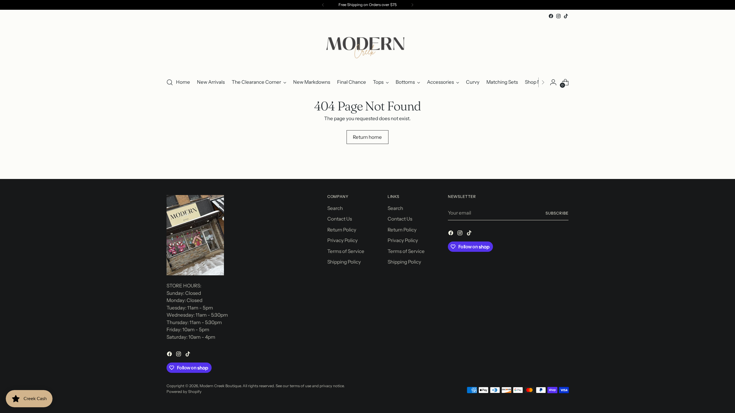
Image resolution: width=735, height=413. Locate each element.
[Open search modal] (169, 82)
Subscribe (557, 213)
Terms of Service (345, 251)
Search (335, 208)
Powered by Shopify (184, 391)
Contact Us (339, 219)
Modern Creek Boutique (220, 385)
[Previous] (323, 5)
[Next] (412, 5)
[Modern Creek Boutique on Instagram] (558, 16)
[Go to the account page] (553, 82)
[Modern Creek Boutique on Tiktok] (565, 16)
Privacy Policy (342, 240)
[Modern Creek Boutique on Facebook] (551, 16)
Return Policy (341, 230)
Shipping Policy (344, 262)
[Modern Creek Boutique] (367, 46)
